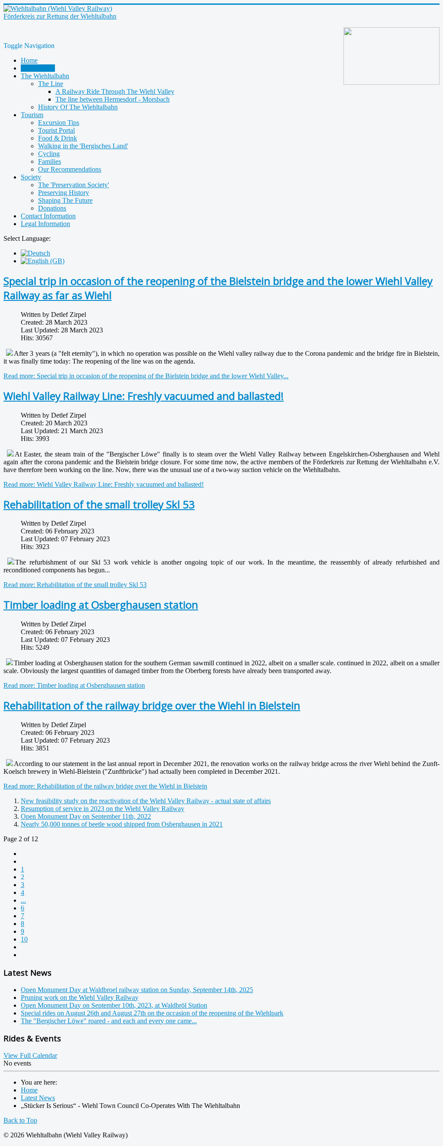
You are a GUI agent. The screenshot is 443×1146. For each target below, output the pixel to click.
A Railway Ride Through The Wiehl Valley (114, 91)
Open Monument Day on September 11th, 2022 (86, 816)
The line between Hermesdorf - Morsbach (112, 99)
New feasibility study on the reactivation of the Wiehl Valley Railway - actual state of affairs (146, 800)
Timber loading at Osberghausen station (100, 604)
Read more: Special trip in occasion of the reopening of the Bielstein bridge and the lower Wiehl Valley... (146, 376)
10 (24, 939)
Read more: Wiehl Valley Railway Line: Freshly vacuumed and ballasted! (103, 484)
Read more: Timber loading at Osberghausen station (74, 685)
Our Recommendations (69, 169)
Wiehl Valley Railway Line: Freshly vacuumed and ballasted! (143, 396)
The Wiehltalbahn (45, 76)
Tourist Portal (56, 130)
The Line (50, 83)
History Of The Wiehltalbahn (78, 107)
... (23, 900)
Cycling (49, 153)
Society (31, 177)
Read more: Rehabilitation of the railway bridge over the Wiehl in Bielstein (105, 786)
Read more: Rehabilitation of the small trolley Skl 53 (75, 584)
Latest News (38, 68)
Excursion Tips (58, 122)
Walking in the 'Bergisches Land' (83, 146)
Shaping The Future (65, 200)
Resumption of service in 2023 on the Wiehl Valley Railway (102, 808)
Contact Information (48, 216)
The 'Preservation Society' (73, 184)
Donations (52, 208)
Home (29, 60)
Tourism (32, 114)
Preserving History (63, 192)
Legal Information (45, 223)
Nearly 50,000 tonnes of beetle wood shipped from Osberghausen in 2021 (122, 824)
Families (49, 161)
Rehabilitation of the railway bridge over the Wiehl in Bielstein (151, 705)
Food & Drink (57, 138)
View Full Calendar (30, 1055)
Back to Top (20, 1120)
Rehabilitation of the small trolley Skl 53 (99, 504)
